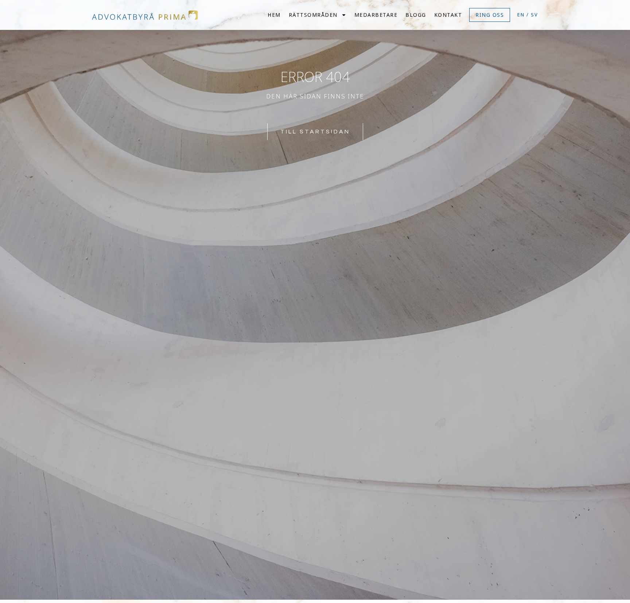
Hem (274, 14)
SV (534, 14)
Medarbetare (376, 14)
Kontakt (448, 14)
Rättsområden (313, 14)
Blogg (415, 14)
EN (521, 14)
